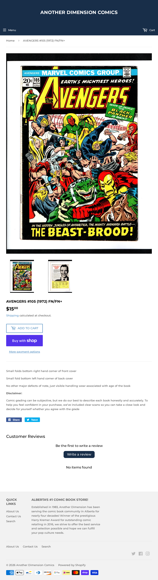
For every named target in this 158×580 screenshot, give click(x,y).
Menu (12, 30)
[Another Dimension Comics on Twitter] (133, 554)
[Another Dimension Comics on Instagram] (148, 554)
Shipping (12, 315)
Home (10, 40)
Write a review (79, 454)
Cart (152, 30)
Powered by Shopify (72, 565)
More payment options (24, 351)
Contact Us (13, 516)
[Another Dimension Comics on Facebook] (140, 554)
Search (10, 521)
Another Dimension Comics (79, 12)
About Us (12, 511)
